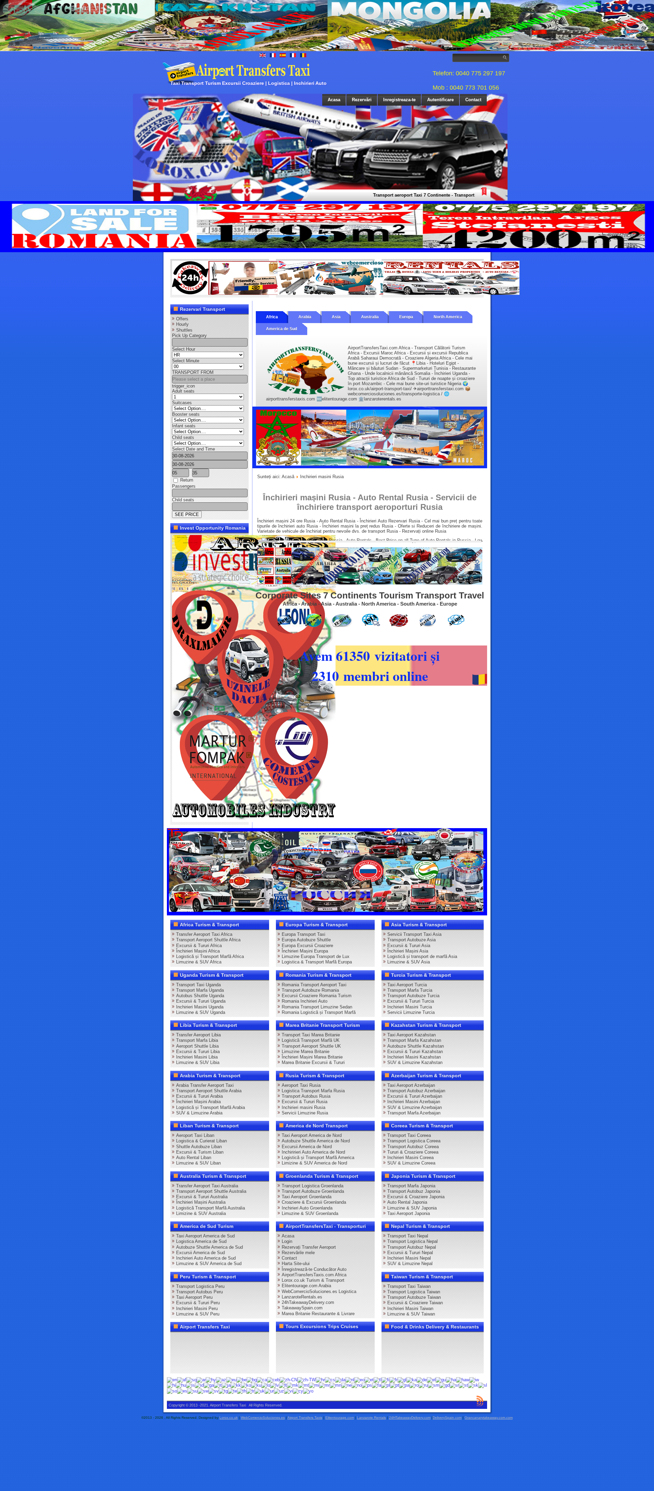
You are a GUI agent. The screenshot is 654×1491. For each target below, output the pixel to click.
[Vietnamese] (288, 1390)
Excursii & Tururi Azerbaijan (414, 1096)
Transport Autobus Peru (199, 1291)
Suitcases (182, 402)
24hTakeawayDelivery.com (308, 1302)
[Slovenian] (482, 1385)
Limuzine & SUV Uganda (200, 1012)
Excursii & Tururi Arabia (199, 1096)
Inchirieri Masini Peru (197, 1308)
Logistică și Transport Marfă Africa (210, 956)
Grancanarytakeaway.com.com (489, 1417)
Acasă (288, 476)
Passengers (184, 486)
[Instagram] (242, 1340)
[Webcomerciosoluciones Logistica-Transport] (346, 293)
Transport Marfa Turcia (409, 990)
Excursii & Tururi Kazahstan (415, 1051)
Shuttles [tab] (184, 330)
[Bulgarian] (252, 1379)
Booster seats (186, 414)
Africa (272, 317)
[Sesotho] (463, 1385)
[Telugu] (232, 1390)
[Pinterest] (255, 1340)
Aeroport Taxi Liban (195, 1135)
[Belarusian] (241, 1379)
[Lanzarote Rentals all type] (451, 293)
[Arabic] (201, 1379)
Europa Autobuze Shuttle (306, 939)
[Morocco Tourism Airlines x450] (369, 466)
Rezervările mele (298, 1252)
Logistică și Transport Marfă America (318, 1157)
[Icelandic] (190, 1385)
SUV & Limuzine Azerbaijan (414, 1107)
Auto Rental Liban (193, 1157)
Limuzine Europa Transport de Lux (315, 956)
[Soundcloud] (229, 1340)
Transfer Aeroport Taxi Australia (207, 1185)
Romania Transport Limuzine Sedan (317, 1006)
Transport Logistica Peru (200, 1286)
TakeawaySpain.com (302, 1307)
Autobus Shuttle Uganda (200, 995)
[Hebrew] (474, 1379)
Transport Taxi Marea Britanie (311, 1034)
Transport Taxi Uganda (198, 984)
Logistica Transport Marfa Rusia (313, 1090)
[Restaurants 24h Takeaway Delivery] (240, 293)
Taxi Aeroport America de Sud (205, 1235)
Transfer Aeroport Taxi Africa (204, 934)
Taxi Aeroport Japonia (408, 1213)
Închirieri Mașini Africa (198, 951)
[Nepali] (346, 1385)
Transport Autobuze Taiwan (414, 1297)
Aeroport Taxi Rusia (301, 1085)
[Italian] (218, 1385)
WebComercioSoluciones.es (263, 1417)
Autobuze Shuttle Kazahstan (415, 1046)
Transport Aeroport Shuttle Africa (208, 939)
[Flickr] (191, 1365)
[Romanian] (414, 1385)
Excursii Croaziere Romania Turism (317, 995)
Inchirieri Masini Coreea (410, 1157)
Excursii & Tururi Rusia (304, 1101)
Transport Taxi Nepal (407, 1235)
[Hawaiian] (462, 1379)
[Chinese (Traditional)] (306, 1379)
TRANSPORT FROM (193, 372)
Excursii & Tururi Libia (198, 1051)
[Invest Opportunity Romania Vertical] (254, 820)
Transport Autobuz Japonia (413, 1191)
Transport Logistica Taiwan (413, 1291)
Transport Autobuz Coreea (413, 1146)
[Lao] (265, 1385)
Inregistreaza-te (399, 99)
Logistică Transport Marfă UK (311, 1040)
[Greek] (431, 1379)
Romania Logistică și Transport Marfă (319, 1012)
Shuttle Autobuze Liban (199, 1146)
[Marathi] (324, 1385)
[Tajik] (223, 1390)
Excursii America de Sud (200, 1252)
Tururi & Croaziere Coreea (412, 1152)
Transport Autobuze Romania (310, 990)
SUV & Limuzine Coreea (411, 1163)
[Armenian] (211, 1379)
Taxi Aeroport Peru (194, 1297)
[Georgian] (411, 1379)
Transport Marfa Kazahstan (414, 1040)
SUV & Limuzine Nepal (410, 1263)
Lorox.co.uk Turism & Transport (313, 1280)
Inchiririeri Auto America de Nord (313, 1152)
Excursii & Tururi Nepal (410, 1252)
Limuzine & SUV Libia (197, 1062)
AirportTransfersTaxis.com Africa (314, 1274)
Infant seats (184, 425)
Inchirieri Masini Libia (197, 1057)
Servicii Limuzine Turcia (411, 1012)
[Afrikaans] (181, 1379)
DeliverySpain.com (447, 1417)
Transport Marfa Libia (197, 1040)
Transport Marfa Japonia (411, 1185)
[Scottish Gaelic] (444, 1385)
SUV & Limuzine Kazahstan (414, 1062)
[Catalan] (262, 1379)
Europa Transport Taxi (303, 934)
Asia (336, 317)
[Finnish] (385, 1379)
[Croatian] (320, 1379)
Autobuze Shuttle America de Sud (209, 1247)
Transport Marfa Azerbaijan (413, 1112)
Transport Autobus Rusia (306, 1096)
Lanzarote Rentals (371, 1417)
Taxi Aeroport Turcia (407, 984)
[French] (393, 1379)
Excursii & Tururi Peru (198, 1302)
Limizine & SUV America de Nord (314, 1163)
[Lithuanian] (283, 1385)
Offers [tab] (182, 318)
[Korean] (246, 1385)
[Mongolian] (335, 1385)
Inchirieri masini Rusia (303, 1107)
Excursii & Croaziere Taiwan (415, 1302)
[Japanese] (226, 1385)
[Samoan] (433, 1385)
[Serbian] (454, 1385)
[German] (422, 1379)
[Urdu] (269, 1390)
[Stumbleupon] (229, 1352)
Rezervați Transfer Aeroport (309, 1247)
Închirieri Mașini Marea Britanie (312, 1057)
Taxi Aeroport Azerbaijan (411, 1085)
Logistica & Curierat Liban (201, 1140)
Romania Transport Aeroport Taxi (314, 984)
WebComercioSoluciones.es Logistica (319, 1291)
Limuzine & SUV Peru (197, 1314)
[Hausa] (451, 1379)
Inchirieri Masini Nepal (409, 1258)
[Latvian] (274, 1385)
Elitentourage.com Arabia (306, 1285)
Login (287, 1241)
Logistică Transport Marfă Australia (210, 1208)
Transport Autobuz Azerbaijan (416, 1090)
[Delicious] (191, 1352)
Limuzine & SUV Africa (198, 961)
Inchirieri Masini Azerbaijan (413, 1101)
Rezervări (362, 99)
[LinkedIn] (178, 1352)
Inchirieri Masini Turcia (409, 1006)
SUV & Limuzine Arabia (199, 1112)
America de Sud (281, 328)
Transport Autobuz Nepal (411, 1247)
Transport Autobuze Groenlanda (313, 1191)
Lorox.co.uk (228, 1417)
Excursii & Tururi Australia (202, 1196)
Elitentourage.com (339, 1417)
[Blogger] (204, 1352)
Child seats (183, 437)
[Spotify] (178, 1365)
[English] (172, 1379)
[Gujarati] (441, 1379)
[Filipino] (378, 1379)
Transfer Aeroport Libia (198, 1034)
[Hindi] (171, 1385)
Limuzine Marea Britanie (305, 1051)
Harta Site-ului (296, 1263)
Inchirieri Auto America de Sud (206, 1258)
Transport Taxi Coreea (409, 1135)
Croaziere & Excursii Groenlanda (314, 1202)
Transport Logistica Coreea (413, 1140)
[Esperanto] (359, 1379)
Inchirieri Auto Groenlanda (307, 1208)
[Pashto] (367, 1385)
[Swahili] (203, 1390)
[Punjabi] (404, 1385)
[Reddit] (217, 1352)
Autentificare (440, 99)
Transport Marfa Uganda (200, 990)
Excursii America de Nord (307, 1146)
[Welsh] (298, 1390)
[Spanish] (182, 1390)
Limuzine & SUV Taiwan (411, 1314)
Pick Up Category (189, 335)
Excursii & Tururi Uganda (200, 1001)
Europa (406, 317)
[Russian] (423, 1385)
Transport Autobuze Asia (411, 939)
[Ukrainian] (259, 1390)
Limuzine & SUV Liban (198, 1163)
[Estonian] (369, 1379)
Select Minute (185, 360)
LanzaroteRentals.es (302, 1296)
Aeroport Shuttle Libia (197, 1046)
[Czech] (330, 1379)
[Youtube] (217, 1340)
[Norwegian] (357, 1385)
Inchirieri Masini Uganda (199, 1006)
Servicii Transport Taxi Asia (414, 934)
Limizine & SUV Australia (201, 1213)
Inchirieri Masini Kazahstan (414, 1057)
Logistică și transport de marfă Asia (422, 956)
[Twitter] (191, 1340)
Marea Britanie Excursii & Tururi (313, 1062)
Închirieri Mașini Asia (407, 951)
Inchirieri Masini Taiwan (410, 1308)
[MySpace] (204, 1365)
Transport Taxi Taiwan (409, 1286)
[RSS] (255, 1352)
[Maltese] (303, 1385)
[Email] (242, 1352)
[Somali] (172, 1390)
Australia (370, 317)
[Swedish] (213, 1390)
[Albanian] (191, 1379)
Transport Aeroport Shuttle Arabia (209, 1090)
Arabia (304, 317)
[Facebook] (178, 1340)
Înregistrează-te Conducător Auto (314, 1269)
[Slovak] (473, 1385)
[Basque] (231, 1379)
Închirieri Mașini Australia (200, 1202)
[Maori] (314, 1385)
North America (448, 317)
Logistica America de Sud (201, 1241)
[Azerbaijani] (221, 1379)
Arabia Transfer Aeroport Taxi (205, 1085)
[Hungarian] (181, 1385)
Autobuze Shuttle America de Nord (316, 1140)
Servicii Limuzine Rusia (305, 1112)
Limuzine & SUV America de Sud (209, 1263)
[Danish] (340, 1379)
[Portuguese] (394, 1385)
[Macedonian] (292, 1385)
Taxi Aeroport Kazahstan (411, 1034)
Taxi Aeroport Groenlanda (306, 1196)
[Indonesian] (199, 1385)
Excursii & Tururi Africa (199, 945)
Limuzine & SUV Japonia (412, 1208)
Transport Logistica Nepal (412, 1241)
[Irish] (209, 1385)
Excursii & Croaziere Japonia (416, 1196)
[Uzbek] (279, 1390)
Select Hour (183, 349)
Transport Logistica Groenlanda (312, 1185)
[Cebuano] (273, 1379)
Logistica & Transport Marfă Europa (317, 961)
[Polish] (385, 1385)
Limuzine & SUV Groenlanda (310, 1213)
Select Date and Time (193, 449)
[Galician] (402, 1379)
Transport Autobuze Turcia (413, 995)
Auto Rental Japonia (407, 1202)
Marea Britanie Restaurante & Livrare (318, 1313)
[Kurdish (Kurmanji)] (256, 1385)
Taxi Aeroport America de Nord (312, 1135)
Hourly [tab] (182, 324)
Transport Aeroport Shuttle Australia (211, 1191)
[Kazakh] (236, 1385)
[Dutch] (349, 1379)
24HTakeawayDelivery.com (410, 1417)
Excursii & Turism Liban (199, 1152)
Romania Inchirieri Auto (304, 1001)
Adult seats (183, 391)
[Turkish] (250, 1390)
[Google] (204, 1340)
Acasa (334, 99)
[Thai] (241, 1390)
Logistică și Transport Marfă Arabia (210, 1107)
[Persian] (376, 1385)
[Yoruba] (308, 1390)
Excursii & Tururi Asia (408, 945)
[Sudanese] (192, 1390)
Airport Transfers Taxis (304, 1417)
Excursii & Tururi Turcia (410, 1001)
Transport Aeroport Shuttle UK (311, 1046)
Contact (473, 99)
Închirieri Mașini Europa (305, 951)
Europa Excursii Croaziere (307, 945)
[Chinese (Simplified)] (288, 1379)
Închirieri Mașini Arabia (198, 1101)
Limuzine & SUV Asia (408, 961)
